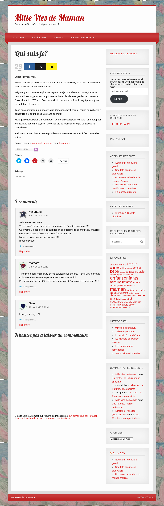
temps (123, 299)
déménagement (117, 274)
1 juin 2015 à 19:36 (38, 215)
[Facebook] (29, 66)
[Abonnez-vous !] (51, 66)
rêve (132, 296)
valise (126, 302)
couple (139, 271)
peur (137, 293)
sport (112, 299)
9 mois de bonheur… (126, 327)
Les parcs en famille (82, 37)
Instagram (64, 143)
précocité (126, 296)
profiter (119, 296)
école (132, 304)
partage (132, 293)
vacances (116, 301)
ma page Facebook (42, 143)
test (129, 298)
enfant (116, 278)
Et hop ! (119, 98)
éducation (116, 307)
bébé (114, 271)
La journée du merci (125, 192)
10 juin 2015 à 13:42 (39, 307)
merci (137, 290)
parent (124, 292)
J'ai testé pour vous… (126, 331)
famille (115, 282)
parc (118, 293)
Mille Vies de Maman (124, 53)
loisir (132, 285)
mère (142, 290)
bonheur (137, 267)
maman (118, 289)
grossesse (123, 285)
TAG (118, 298)
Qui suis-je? (19, 37)
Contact (58, 37)
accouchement (118, 264)
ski (135, 295)
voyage (124, 304)
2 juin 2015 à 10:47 (38, 267)
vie (130, 301)
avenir (129, 268)
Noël (113, 292)
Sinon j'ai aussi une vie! (127, 353)
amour (131, 264)
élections (126, 307)
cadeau (122, 272)
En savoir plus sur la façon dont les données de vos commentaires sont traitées (56, 417)
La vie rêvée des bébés (127, 335)
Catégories (39, 37)
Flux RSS (119, 453)
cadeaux (130, 272)
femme (127, 282)
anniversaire (118, 267)
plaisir (113, 295)
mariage (130, 290)
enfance (129, 274)
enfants (131, 278)
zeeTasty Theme (145, 497)
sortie (141, 295)
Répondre (24, 251)
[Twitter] (40, 66)
